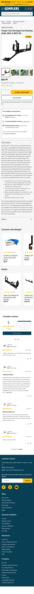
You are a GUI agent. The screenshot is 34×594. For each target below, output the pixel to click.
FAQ (3, 554)
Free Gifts (4, 531)
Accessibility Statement (8, 580)
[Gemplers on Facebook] (4, 487)
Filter (18, 339)
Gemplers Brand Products (9, 572)
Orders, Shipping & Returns (9, 542)
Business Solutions (9, 515)
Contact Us (5, 539)
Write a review (17, 333)
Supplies (9, 21)
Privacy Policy (5, 577)
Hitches (15, 23)
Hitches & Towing (6, 23)
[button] (23, 321)
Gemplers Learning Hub (8, 544)
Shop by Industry (6, 500)
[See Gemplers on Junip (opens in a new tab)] (20, 449)
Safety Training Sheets (8, 547)
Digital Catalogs (6, 549)
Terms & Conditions (18, 4)
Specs (3, 219)
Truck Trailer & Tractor (18, 21)
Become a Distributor (7, 526)
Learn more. (26, 121)
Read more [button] (9, 392)
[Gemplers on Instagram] (10, 487)
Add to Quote (17, 98)
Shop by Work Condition (8, 502)
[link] (6, 86)
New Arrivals (5, 497)
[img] (12, 346)
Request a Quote (6, 521)
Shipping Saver (6, 528)
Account (4, 518)
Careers (4, 575)
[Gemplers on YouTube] (16, 487)
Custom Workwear (7, 507)
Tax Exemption (6, 523)
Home (2, 21)
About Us (4, 562)
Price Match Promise (7, 567)
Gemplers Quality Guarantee (10, 565)
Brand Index (5, 505)
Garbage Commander (7, 27)
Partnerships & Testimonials (9, 570)
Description (5, 142)
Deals (3, 510)
